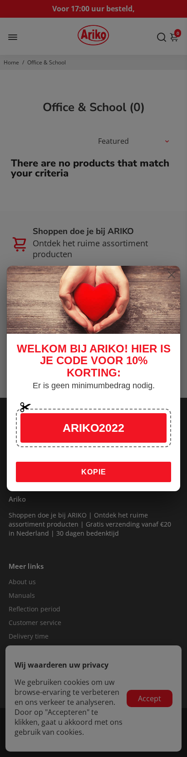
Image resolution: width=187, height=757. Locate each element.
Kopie (93, 472)
